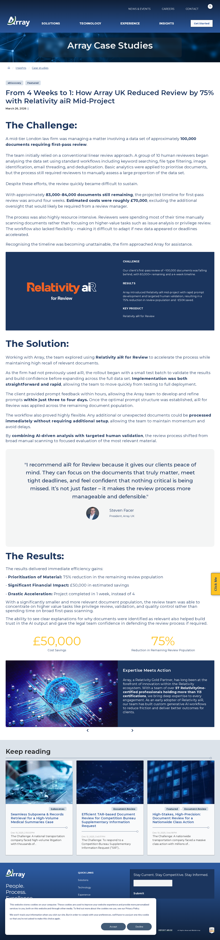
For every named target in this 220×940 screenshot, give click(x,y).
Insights (21, 68)
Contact (192, 8)
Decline (139, 926)
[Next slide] (132, 730)
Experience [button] (130, 23)
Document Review (124, 809)
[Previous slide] (88, 730)
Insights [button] (166, 23)
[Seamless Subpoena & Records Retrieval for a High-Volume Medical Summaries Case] (39, 782)
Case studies (40, 68)
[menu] (63, 23)
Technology (84, 887)
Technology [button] (90, 23)
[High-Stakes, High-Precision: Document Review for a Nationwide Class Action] (180, 782)
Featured (172, 809)
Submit (139, 893)
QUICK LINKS (86, 872)
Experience (84, 894)
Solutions (83, 880)
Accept (113, 926)
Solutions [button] (51, 23)
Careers (168, 8)
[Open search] (210, 6)
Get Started (201, 23)
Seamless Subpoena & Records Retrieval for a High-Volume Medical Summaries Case (37, 818)
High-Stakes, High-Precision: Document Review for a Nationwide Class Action (177, 818)
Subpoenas (57, 809)
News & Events (139, 8)
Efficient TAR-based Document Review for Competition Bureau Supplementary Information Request (109, 820)
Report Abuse (165, 930)
